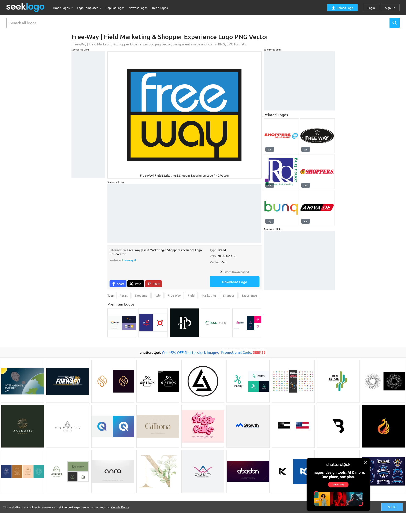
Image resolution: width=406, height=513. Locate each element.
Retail (123, 295)
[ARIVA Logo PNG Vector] (317, 207)
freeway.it (129, 260)
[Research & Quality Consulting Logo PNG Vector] (281, 171)
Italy (157, 295)
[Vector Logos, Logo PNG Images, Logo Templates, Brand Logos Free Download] (25, 7)
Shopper (229, 295)
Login (371, 8)
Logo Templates (88, 8)
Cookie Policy (120, 507)
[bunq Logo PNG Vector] (281, 207)
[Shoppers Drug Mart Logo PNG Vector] (281, 135)
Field (191, 295)
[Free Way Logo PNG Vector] (317, 135)
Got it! (392, 507)
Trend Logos (160, 8)
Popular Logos (115, 8)
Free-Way (174, 295)
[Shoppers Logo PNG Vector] (317, 171)
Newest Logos (138, 8)
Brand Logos (61, 8)
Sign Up (390, 8)
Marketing (209, 295)
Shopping (141, 295)
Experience (249, 295)
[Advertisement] (88, 114)
